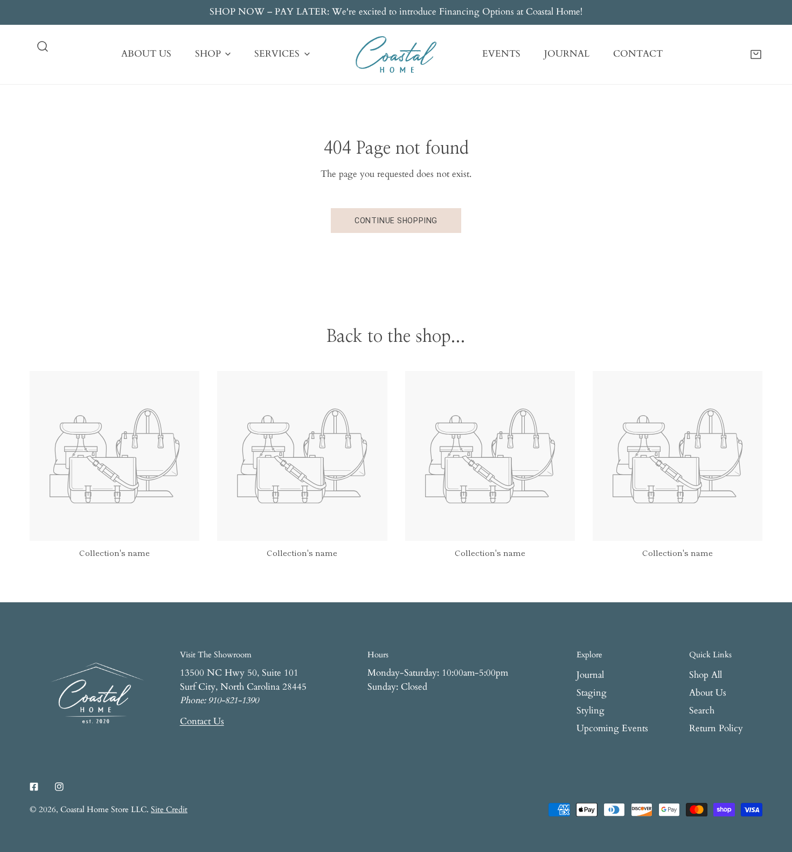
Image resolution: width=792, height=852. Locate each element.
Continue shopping (396, 220)
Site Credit (169, 809)
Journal (590, 675)
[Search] (42, 46)
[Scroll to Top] (771, 794)
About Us (707, 693)
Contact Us (202, 721)
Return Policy (716, 728)
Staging (591, 693)
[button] (756, 54)
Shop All (705, 675)
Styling (590, 711)
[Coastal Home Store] (396, 54)
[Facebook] (34, 786)
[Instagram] (59, 786)
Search (701, 711)
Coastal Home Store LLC (103, 809)
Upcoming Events (612, 728)
